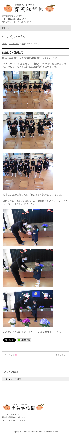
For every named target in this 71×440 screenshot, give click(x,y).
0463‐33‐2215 (17, 19)
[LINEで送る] (24, 340)
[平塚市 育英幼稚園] (29, 9)
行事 (55, 58)
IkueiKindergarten (32, 432)
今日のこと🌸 (9, 355)
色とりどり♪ (62, 355)
